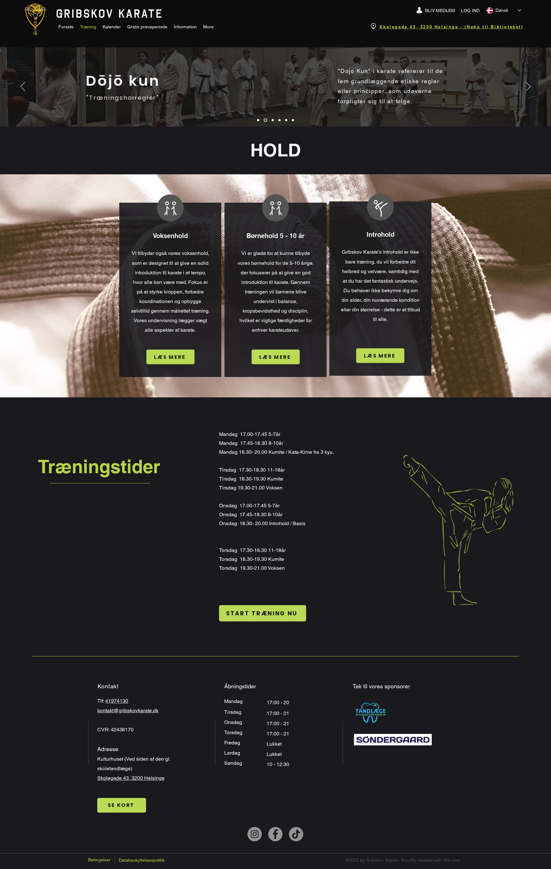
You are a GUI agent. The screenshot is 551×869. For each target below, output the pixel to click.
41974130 (116, 701)
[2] (273, 120)
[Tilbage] (22, 87)
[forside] (258, 120)
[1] (265, 120)
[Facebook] (275, 834)
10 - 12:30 (278, 764)
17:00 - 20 (278, 702)
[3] (279, 120)
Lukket (274, 744)
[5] (293, 120)
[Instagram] (254, 834)
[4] (286, 120)
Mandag (234, 701)
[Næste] (528, 87)
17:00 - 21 (278, 724)
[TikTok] (296, 834)
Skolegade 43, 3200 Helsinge (131, 778)
